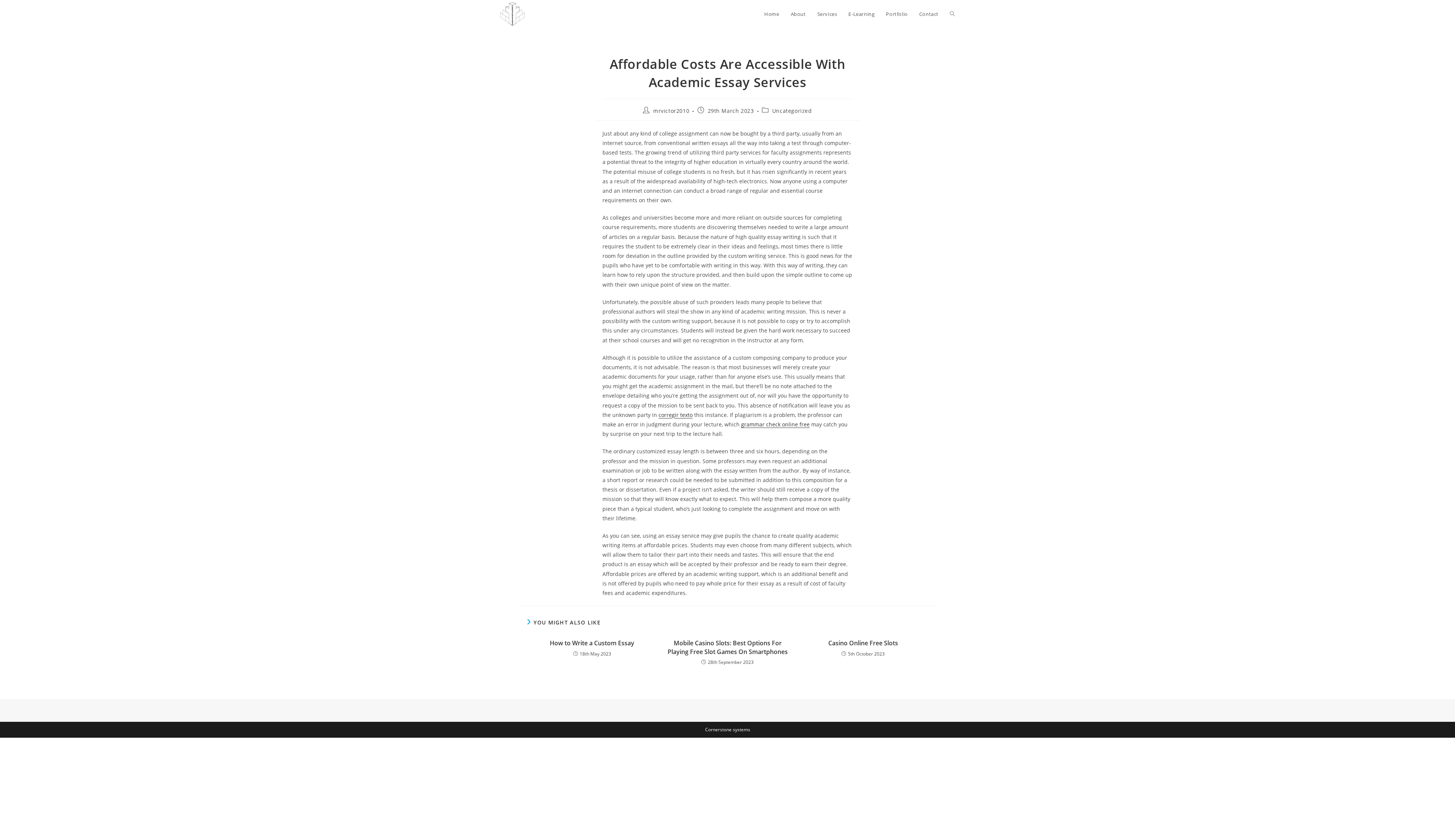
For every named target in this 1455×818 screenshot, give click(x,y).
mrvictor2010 (671, 110)
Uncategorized (792, 110)
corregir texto (676, 414)
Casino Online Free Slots (863, 643)
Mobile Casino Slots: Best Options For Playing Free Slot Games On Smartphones (728, 647)
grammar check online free (775, 424)
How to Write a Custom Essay (592, 643)
